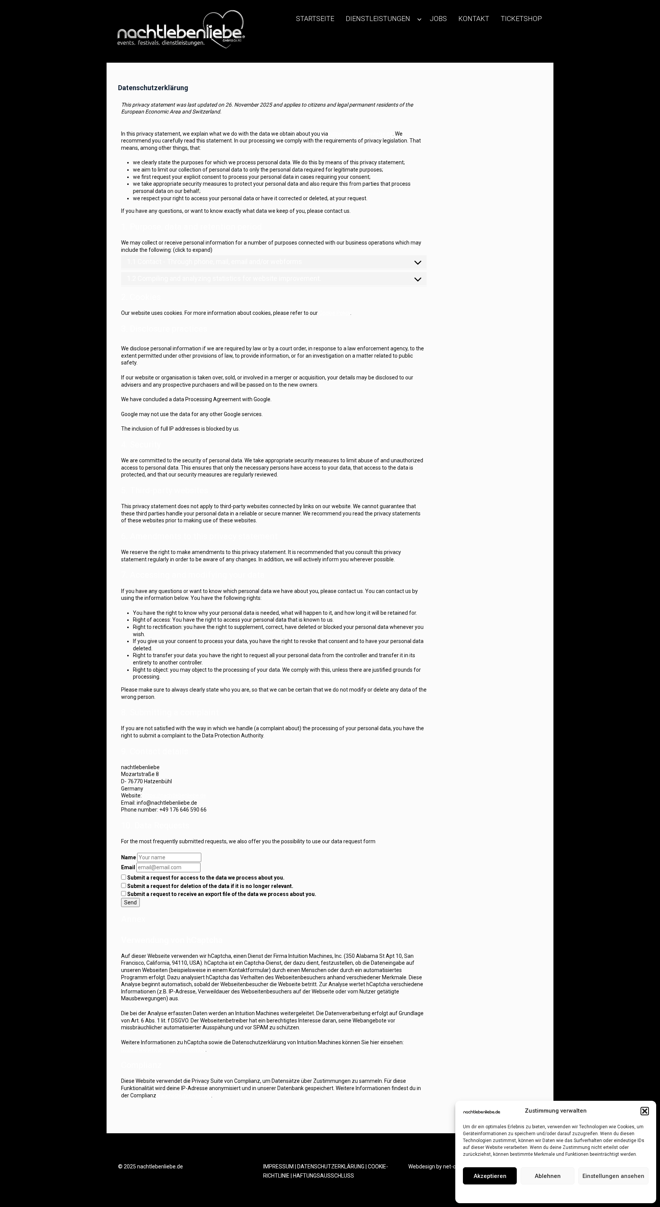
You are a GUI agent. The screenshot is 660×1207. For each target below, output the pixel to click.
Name (128, 857)
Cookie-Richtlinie (516, 1193)
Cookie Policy (334, 313)
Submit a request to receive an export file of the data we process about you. (221, 894)
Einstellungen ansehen (613, 1176)
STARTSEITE (315, 19)
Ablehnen (548, 1176)
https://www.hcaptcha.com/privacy (163, 1050)
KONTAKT (473, 19)
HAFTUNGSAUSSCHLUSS (323, 1176)
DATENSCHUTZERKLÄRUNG (330, 1166)
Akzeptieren (490, 1176)
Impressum (601, 1193)
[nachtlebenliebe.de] (179, 31)
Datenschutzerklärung (561, 1193)
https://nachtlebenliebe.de (361, 134)
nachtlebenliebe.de (160, 1166)
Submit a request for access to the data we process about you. (205, 878)
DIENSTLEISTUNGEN (378, 19)
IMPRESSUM (278, 1166)
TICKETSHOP (521, 19)
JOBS (438, 19)
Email (128, 867)
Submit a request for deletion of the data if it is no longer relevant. (209, 886)
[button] (645, 1111)
